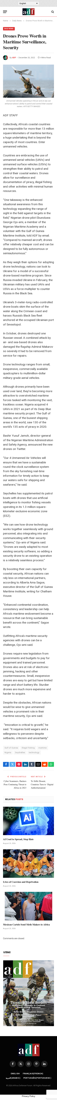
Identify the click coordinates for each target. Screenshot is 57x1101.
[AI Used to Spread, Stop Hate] (28, 821)
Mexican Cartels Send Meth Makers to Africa (26, 924)
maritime (42, 748)
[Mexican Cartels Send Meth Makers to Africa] (28, 906)
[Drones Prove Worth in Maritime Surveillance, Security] (28, 81)
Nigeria (8, 752)
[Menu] (5, 11)
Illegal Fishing (28, 748)
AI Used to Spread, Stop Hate (18, 839)
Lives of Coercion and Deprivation (20, 882)
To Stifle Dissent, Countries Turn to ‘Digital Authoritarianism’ (42, 784)
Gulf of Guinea (11, 748)
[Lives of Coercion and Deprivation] (28, 863)
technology (34, 752)
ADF (14, 58)
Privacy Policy (28, 1096)
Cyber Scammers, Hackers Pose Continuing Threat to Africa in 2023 (15, 784)
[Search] (52, 11)
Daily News (9, 28)
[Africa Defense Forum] (28, 12)
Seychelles (20, 752)
